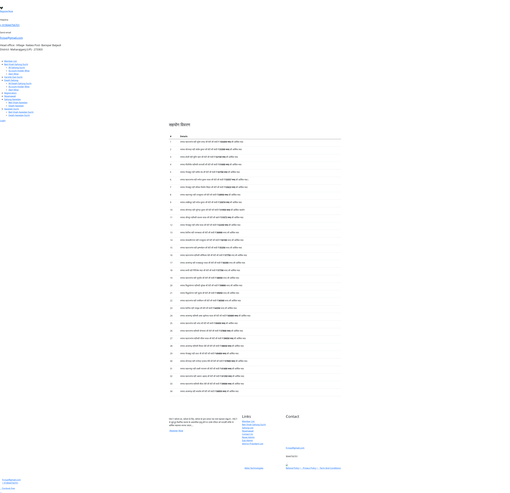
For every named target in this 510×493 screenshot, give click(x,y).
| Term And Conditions (329, 468)
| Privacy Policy (308, 468)
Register (6, 11)
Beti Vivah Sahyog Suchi (16, 64)
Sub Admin (247, 440)
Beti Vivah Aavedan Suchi (20, 112)
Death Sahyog (11, 80)
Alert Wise (13, 73)
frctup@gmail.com (11, 38)
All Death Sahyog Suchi (19, 83)
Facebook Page (8, 488)
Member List (10, 61)
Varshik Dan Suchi (13, 77)
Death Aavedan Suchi (19, 115)
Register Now (176, 430)
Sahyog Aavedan (12, 99)
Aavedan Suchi (11, 108)
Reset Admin (248, 437)
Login (3, 120)
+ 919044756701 (10, 25)
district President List (252, 443)
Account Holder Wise (18, 70)
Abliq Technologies (254, 468)
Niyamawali (10, 96)
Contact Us (247, 434)
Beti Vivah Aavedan (17, 102)
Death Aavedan (16, 105)
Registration (10, 93)
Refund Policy (292, 468)
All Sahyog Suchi (16, 67)
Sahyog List (247, 427)
